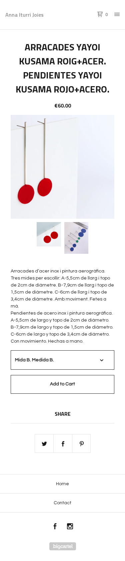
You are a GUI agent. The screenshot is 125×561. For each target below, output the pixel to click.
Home (62, 484)
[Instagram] (70, 527)
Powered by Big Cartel (62, 546)
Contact (62, 503)
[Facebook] (55, 527)
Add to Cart (62, 384)
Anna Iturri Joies (24, 15)
